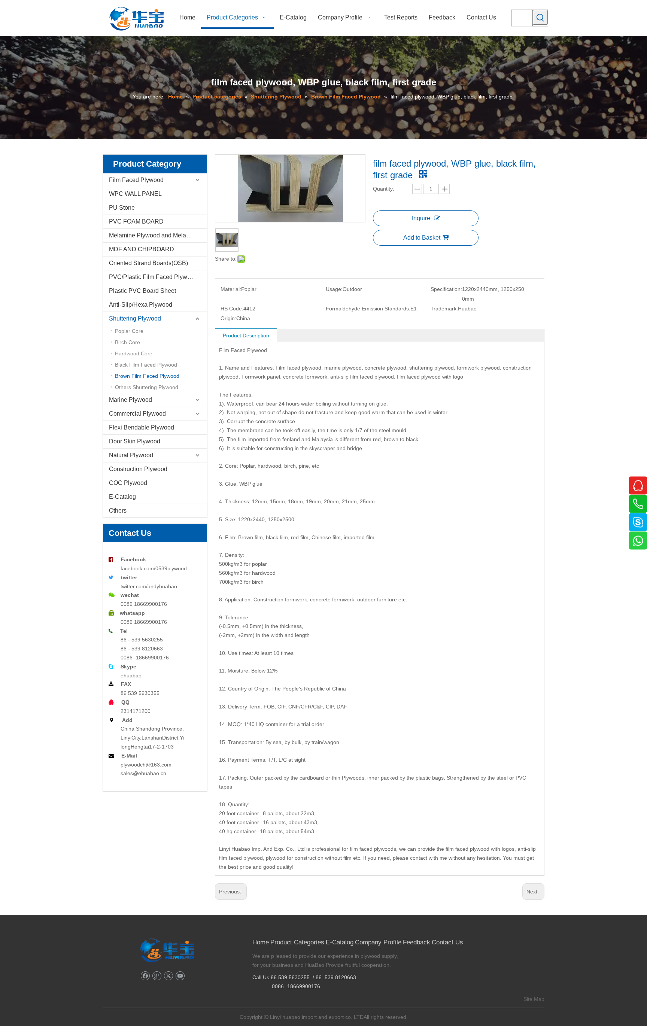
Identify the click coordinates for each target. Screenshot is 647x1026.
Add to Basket (421, 237)
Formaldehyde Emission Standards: (368, 309)
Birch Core (127, 342)
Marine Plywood (130, 400)
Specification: (446, 289)
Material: (231, 289)
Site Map (533, 999)
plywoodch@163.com (146, 765)
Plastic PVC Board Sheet (142, 291)
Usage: (334, 289)
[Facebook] (145, 976)
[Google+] (156, 976)
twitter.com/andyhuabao (149, 586)
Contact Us (447, 942)
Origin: (228, 318)
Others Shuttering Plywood (146, 387)
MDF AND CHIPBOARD (141, 249)
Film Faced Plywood (136, 180)
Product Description (246, 336)
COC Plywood (128, 483)
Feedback (416, 942)
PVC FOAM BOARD (136, 221)
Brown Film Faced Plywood (147, 376)
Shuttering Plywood (135, 318)
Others (118, 510)
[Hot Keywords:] (540, 17)
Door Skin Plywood (134, 441)
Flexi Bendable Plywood (141, 427)
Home (260, 942)
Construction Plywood (138, 469)
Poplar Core (129, 331)
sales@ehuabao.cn (143, 773)
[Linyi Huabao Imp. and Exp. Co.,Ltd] (167, 950)
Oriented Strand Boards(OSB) (148, 263)
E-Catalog (122, 497)
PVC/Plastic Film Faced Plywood (153, 277)
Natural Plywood (131, 455)
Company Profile (378, 942)
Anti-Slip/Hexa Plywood (140, 304)
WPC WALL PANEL (135, 194)
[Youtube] (180, 976)
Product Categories (297, 942)
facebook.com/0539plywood (154, 568)
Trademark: (444, 309)
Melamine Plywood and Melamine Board (158, 235)
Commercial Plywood (137, 413)
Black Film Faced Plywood (146, 365)
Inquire (421, 218)
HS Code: (232, 309)
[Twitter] (168, 976)
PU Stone (122, 207)
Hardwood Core (133, 353)
